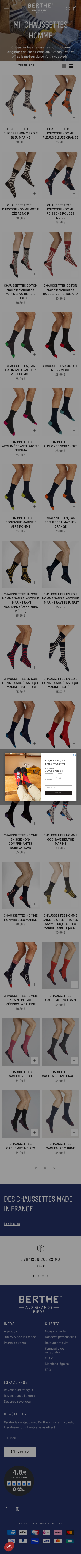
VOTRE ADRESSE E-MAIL (51, 783)
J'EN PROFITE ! (58, 792)
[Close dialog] (74, 755)
